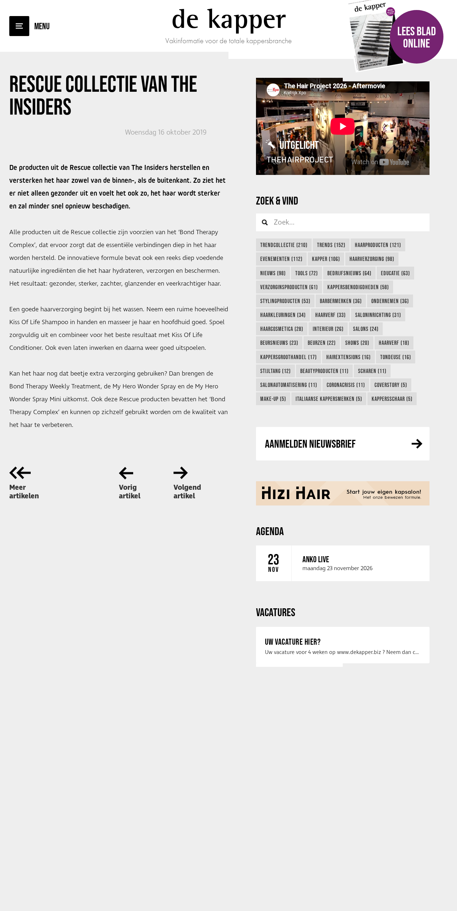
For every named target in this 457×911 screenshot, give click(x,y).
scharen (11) (372, 371)
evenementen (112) (281, 259)
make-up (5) (273, 399)
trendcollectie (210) (283, 245)
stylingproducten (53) (285, 301)
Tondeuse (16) (395, 357)
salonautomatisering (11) (288, 385)
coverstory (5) (391, 385)
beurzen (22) (322, 342)
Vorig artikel (129, 492)
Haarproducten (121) (378, 245)
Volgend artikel (187, 492)
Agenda (270, 531)
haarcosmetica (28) (281, 329)
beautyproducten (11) (324, 371)
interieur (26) (328, 329)
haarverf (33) (330, 315)
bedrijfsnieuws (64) (349, 273)
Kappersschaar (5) (392, 399)
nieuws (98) (273, 273)
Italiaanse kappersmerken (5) (329, 399)
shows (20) (357, 342)
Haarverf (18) (394, 342)
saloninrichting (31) (378, 315)
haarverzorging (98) (372, 259)
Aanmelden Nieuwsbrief (310, 443)
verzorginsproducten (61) (289, 287)
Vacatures (275, 612)
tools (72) (306, 273)
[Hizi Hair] (343, 493)
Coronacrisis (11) (346, 385)
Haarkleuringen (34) (283, 315)
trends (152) (331, 245)
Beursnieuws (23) (279, 342)
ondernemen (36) (390, 301)
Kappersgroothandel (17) (288, 357)
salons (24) (365, 329)
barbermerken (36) (341, 301)
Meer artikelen (24, 492)
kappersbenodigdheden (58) (358, 287)
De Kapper (228, 18)
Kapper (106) (326, 259)
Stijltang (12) (275, 371)
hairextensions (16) (348, 357)
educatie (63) (395, 273)
